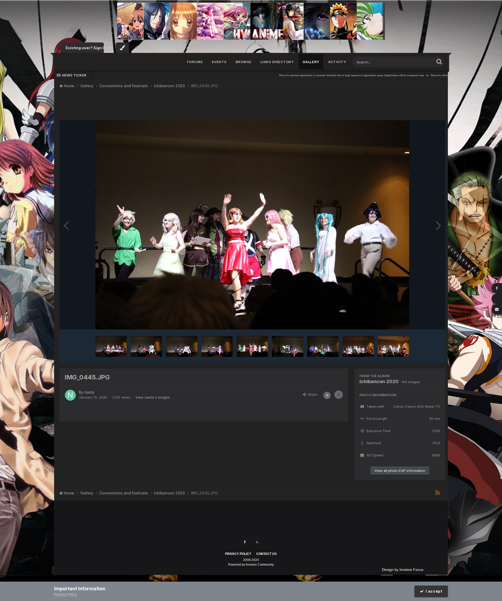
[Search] (439, 61)
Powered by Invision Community (251, 564)
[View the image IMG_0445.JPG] (252, 346)
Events (219, 62)
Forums (195, 62)
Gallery (311, 62)
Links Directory (277, 62)
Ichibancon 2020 (379, 381)
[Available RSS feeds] (437, 493)
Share (311, 394)
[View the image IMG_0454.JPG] (217, 346)
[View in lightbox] (252, 225)
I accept (433, 591)
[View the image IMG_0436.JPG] (393, 346)
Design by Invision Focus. (403, 569)
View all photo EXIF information (399, 470)
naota (89, 392)
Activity (337, 62)
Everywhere (418, 62)
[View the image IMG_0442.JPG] (323, 346)
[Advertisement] (252, 107)
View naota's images (152, 397)
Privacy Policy (238, 554)
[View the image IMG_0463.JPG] (111, 346)
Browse (244, 62)
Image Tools (423, 320)
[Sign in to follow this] (327, 395)
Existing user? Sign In (86, 48)
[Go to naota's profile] (70, 395)
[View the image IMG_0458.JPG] (181, 346)
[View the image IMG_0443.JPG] (287, 346)
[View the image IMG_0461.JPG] (146, 346)
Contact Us (266, 554)
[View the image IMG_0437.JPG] (358, 346)
